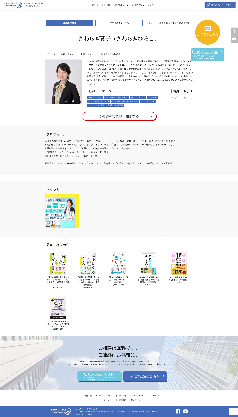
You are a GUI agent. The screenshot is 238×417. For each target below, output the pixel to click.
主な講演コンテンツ (119, 23)
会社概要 (122, 400)
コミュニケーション (138, 97)
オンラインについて (103, 396)
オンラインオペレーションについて (130, 396)
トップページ (109, 400)
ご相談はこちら (146, 376)
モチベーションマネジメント (98, 101)
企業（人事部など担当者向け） (116, 97)
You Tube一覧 (154, 396)
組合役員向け (152, 97)
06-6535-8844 (99, 376)
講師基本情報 (70, 23)
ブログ (150, 5)
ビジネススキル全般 (95, 97)
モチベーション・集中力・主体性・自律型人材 (105, 105)
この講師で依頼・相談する (119, 116)
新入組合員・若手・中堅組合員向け (125, 101)
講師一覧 (88, 396)
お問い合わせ (134, 400)
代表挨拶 (94, 5)
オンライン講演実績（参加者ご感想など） (169, 23)
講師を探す (106, 5)
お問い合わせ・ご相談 (221, 5)
